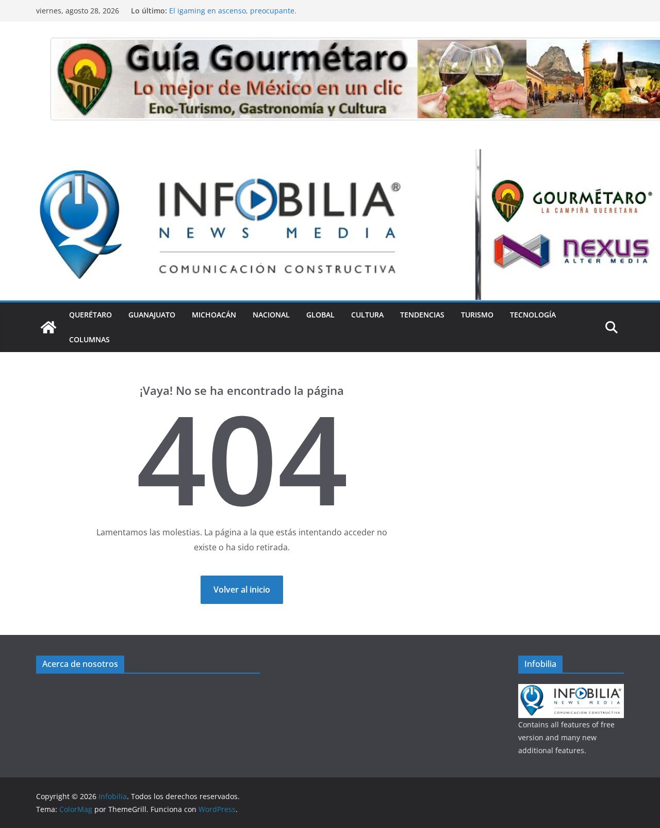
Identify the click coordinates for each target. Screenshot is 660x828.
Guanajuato (151, 315)
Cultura (367, 315)
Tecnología (533, 315)
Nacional (271, 315)
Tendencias (422, 315)
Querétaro (90, 315)
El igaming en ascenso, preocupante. (232, 15)
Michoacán (214, 315)
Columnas (89, 339)
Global (320, 315)
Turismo (477, 315)
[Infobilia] (330, 156)
